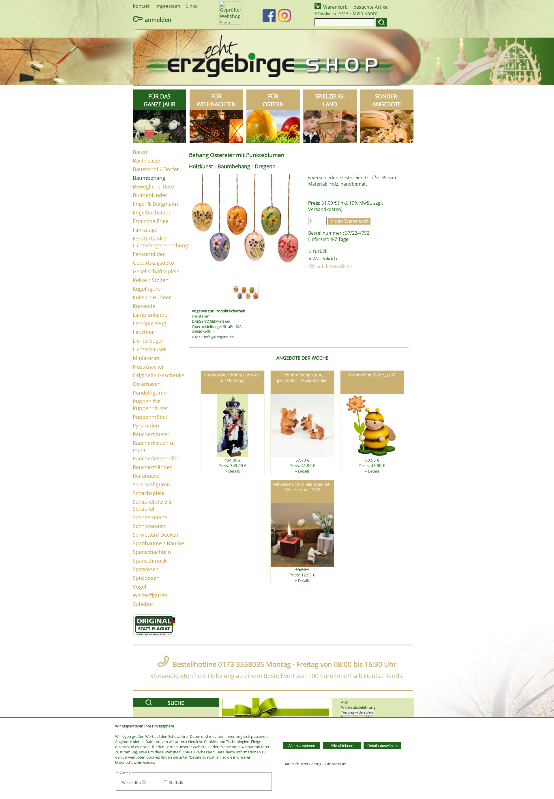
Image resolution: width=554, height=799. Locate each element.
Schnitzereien (149, 525)
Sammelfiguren (151, 484)
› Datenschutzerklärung (301, 763)
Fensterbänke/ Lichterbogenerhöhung (160, 242)
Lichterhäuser (149, 349)
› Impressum (334, 763)
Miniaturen (146, 357)
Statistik (176, 782)
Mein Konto (365, 13)
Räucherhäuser (151, 434)
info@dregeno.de (219, 336)
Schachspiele (148, 493)
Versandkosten (324, 209)
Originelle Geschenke (158, 375)
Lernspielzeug (149, 323)
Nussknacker (148, 366)
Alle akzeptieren (301, 746)
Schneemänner (151, 517)
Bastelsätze (146, 160)
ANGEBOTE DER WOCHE (302, 358)
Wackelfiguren (150, 595)
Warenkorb (335, 7)
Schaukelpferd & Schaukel (153, 505)
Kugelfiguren (148, 288)
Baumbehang (149, 177)
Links (191, 6)
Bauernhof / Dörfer (156, 169)
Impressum (168, 6)
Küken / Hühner (152, 297)
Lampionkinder (151, 314)
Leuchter (143, 331)
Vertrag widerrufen (357, 712)
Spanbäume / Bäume (158, 543)
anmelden (158, 19)
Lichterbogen (148, 340)
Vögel (139, 586)
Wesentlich (131, 782)
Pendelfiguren (150, 392)
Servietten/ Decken (155, 534)
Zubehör (143, 603)
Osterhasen (147, 383)
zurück (319, 251)
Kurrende (144, 306)
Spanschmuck (149, 560)
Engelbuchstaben (154, 212)
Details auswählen (382, 746)
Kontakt (141, 6)
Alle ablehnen (342, 746)
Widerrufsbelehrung (358, 707)
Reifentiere (146, 475)
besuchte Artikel (371, 7)
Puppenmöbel (150, 416)
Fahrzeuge (145, 229)
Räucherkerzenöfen (156, 458)
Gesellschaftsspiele (156, 271)
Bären (140, 151)
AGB (344, 702)
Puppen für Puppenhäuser (150, 405)
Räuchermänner (152, 467)
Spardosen (146, 569)
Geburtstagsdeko (153, 262)
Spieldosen (146, 577)
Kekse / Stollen (151, 280)
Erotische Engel (151, 221)
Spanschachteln (152, 551)
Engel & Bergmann (155, 203)
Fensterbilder (149, 254)
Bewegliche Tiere (153, 186)
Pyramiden (146, 425)
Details (234, 471)
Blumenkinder (150, 195)
